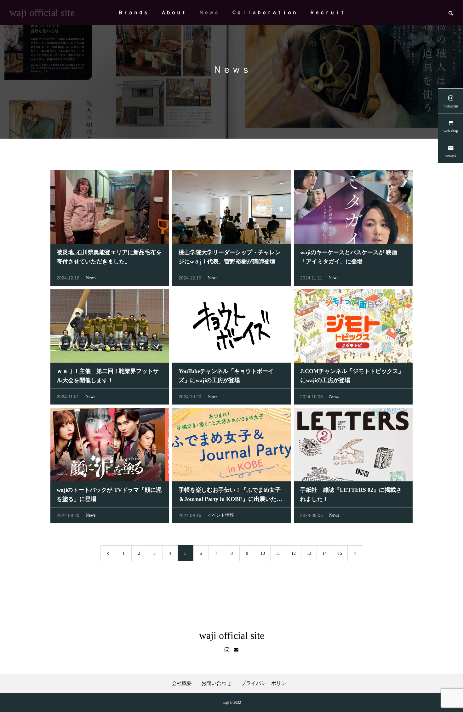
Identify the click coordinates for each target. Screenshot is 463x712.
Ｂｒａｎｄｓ (133, 12)
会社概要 (182, 683)
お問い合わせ (216, 683)
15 (340, 553)
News (90, 277)
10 (262, 553)
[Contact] (236, 650)
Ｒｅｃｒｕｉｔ (327, 12)
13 (309, 553)
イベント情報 (221, 515)
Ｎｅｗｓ (209, 12)
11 (278, 553)
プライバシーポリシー (266, 683)
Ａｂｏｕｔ (173, 12)
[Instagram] (227, 650)
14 (324, 553)
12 (293, 553)
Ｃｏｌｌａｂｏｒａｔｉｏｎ (264, 12)
